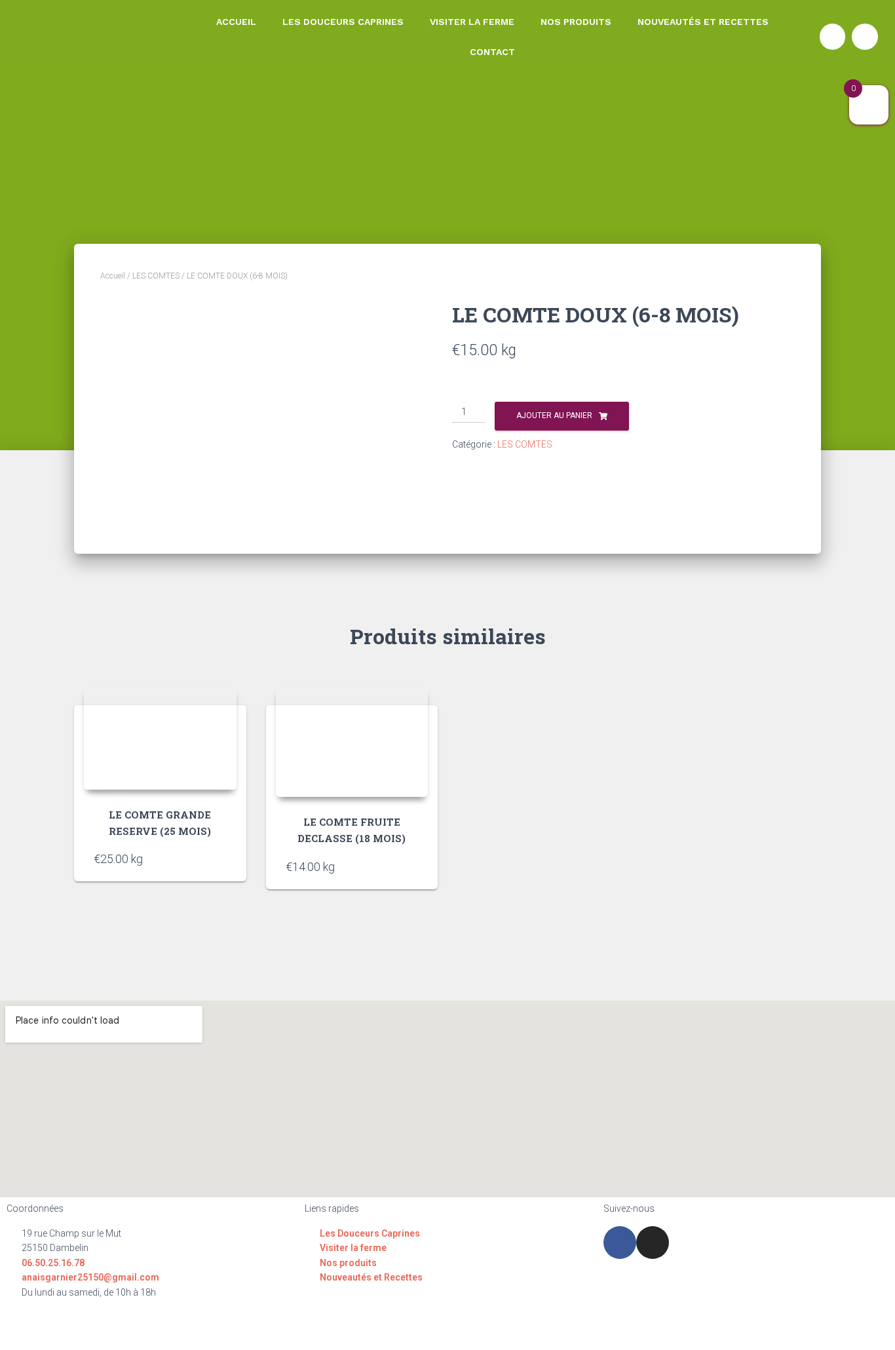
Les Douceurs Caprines (343, 21)
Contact (492, 52)
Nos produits (576, 21)
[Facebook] (833, 37)
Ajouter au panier (554, 415)
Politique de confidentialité (440, 1328)
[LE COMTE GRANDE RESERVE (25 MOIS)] (160, 737)
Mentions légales (326, 1328)
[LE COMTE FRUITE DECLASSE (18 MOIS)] (352, 741)
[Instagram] (865, 37)
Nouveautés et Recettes (703, 21)
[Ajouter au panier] (220, 858)
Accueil (236, 21)
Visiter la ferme (472, 21)
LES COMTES (156, 275)
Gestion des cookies (562, 1328)
